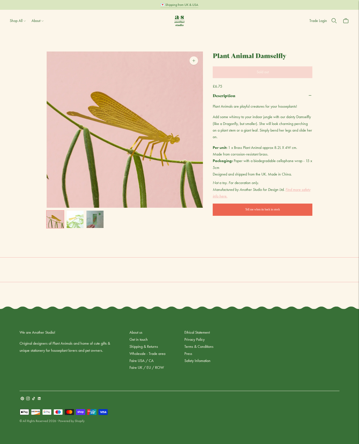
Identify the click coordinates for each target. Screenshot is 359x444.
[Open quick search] (334, 20)
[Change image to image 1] (55, 219)
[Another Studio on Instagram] (28, 399)
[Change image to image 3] (95, 219)
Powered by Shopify (71, 421)
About (36, 20)
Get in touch (138, 339)
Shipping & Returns (143, 346)
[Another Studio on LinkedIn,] (39, 399)
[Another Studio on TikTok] (33, 399)
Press (188, 353)
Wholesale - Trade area (147, 353)
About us (135, 332)
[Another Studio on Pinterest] (22, 399)
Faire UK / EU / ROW (146, 367)
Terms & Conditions (198, 346)
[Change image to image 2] (75, 219)
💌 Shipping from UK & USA (179, 4)
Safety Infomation (197, 360)
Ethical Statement (197, 332)
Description (224, 95)
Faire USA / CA (141, 360)
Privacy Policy (194, 339)
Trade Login (318, 20)
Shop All (16, 20)
